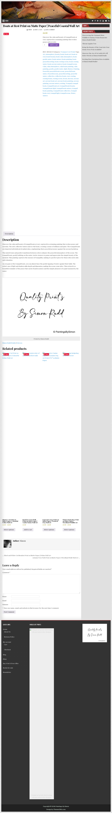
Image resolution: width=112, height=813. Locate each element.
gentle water (58, 69)
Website (5, 604)
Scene (65, 78)
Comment (6, 572)
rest (68, 76)
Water (73, 93)
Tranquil (69, 83)
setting (62, 83)
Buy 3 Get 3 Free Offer (11, 663)
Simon (30, 30)
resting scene (57, 78)
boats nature (56, 59)
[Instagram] (100, 21)
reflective (51, 76)
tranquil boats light (49, 88)
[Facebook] (95, 21)
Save (7, 34)
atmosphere (50, 54)
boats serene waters (55, 64)
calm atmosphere (53, 66)
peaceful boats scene (57, 71)
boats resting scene (62, 62)
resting (73, 76)
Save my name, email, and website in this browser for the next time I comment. (31, 608)
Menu (6, 21)
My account (7, 642)
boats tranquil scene (70, 64)
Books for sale (8, 668)
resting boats (47, 78)
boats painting (67, 59)
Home (5, 629)
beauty (57, 54)
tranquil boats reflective (61, 91)
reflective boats (60, 76)
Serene (70, 78)
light (65, 69)
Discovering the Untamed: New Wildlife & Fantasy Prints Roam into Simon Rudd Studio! (94, 38)
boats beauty (50, 57)
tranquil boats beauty (67, 86)
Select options (9, 529)
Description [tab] (9, 234)
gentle (51, 69)
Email (4, 600)
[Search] (109, 21)
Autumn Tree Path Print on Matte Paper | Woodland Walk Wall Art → (56, 558)
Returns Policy (9, 637)
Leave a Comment (50, 30)
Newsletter (7, 672)
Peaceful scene (53, 74)
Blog (4, 655)
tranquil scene (65, 93)
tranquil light (55, 93)
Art (44, 54)
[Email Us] (106, 21)
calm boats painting (66, 66)
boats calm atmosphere (64, 57)
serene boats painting (65, 81)
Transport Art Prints (68, 52)
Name (4, 596)
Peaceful (46, 71)
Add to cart (54, 45)
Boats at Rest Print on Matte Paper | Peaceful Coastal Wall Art (41, 26)
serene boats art (51, 81)
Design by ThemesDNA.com (56, 809)
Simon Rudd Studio (9, 343)
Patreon (19, 343)
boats (62, 54)
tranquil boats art (53, 86)
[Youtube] (103, 21)
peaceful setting (64, 74)
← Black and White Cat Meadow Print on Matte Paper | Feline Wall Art (26, 555)
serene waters (54, 83)
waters (45, 95)
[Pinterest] (97, 21)
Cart (5, 644)
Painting (76, 69)
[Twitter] (92, 21)
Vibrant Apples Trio (89, 44)
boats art (68, 54)
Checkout (7, 649)
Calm (44, 66)
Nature (70, 69)
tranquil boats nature (64, 88)
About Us (7, 632)
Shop (5, 659)
